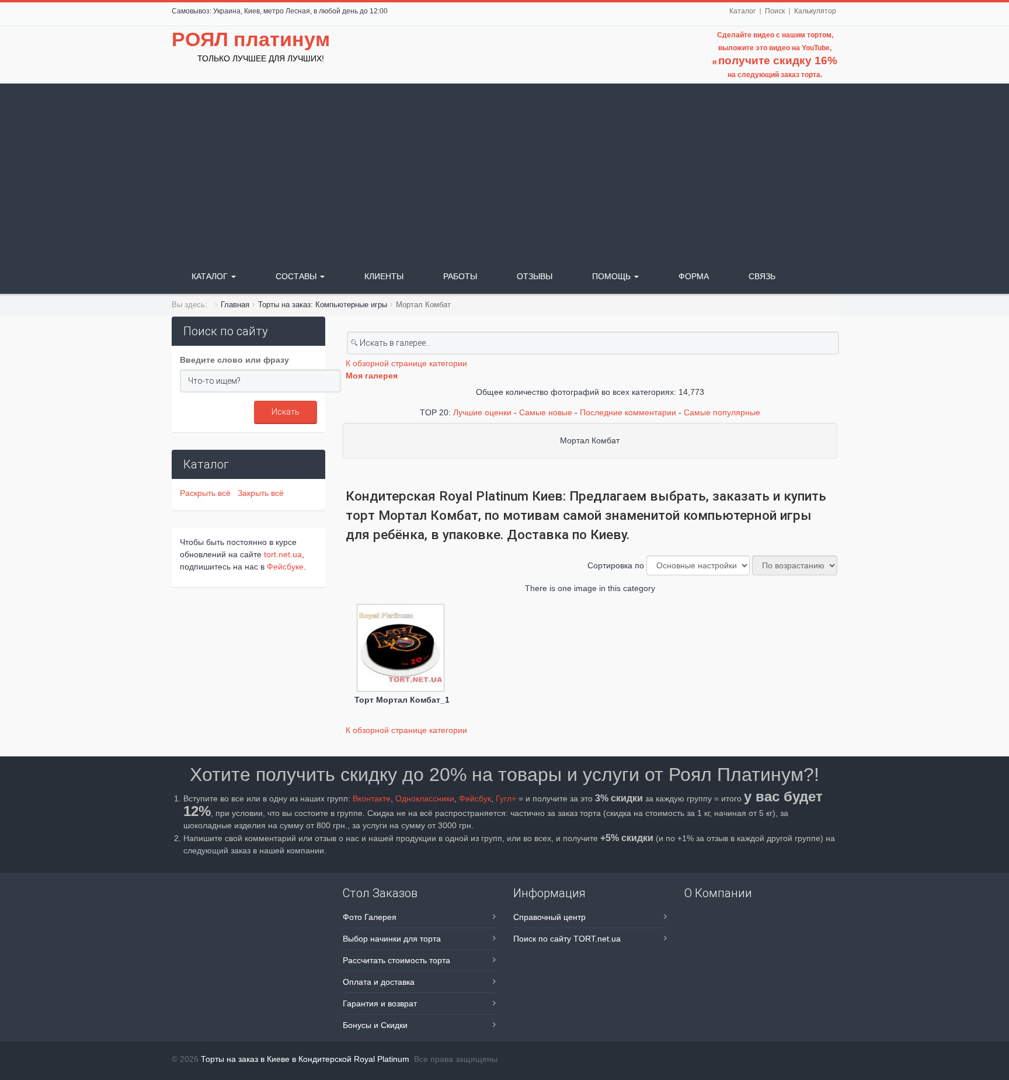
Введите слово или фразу (234, 359)
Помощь (612, 276)
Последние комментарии (628, 412)
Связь (762, 276)
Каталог (742, 11)
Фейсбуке (285, 566)
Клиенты (383, 276)
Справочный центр (549, 917)
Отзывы (534, 276)
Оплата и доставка (379, 982)
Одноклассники (424, 798)
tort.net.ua (283, 554)
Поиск (775, 11)
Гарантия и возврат (380, 1003)
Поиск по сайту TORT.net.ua (567, 938)
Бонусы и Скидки (375, 1025)
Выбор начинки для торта (392, 938)
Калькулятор (815, 11)
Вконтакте (372, 798)
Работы (460, 276)
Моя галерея (372, 375)
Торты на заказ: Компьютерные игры (322, 304)
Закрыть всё (261, 493)
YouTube (816, 48)
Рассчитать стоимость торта (396, 960)
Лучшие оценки (482, 412)
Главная (235, 304)
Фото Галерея (369, 917)
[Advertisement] (504, 171)
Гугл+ (506, 798)
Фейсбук (475, 798)
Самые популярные (722, 412)
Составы (297, 276)
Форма (694, 276)
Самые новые (545, 412)
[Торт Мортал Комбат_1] (402, 649)
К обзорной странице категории (406, 363)
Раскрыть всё (207, 493)
